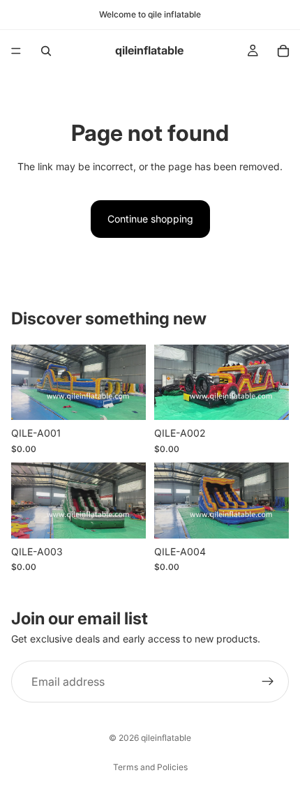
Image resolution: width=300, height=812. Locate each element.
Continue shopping (150, 219)
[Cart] (283, 51)
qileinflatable (166, 737)
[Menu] (16, 51)
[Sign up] (268, 681)
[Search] (46, 51)
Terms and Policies (150, 767)
